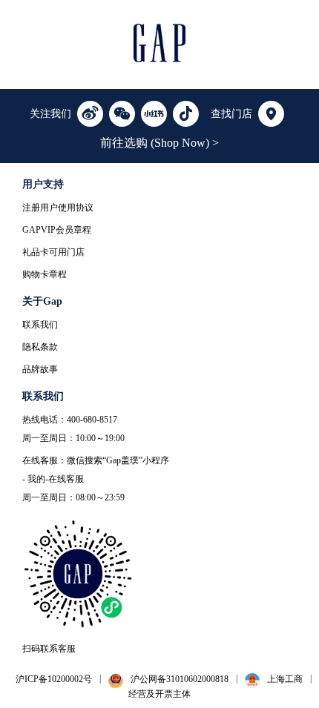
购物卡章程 (44, 274)
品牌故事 (40, 369)
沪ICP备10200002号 (54, 679)
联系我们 (40, 325)
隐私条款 (40, 347)
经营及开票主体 (159, 694)
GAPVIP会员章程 (56, 230)
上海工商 (285, 679)
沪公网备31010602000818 (179, 679)
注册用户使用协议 (57, 207)
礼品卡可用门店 (53, 252)
